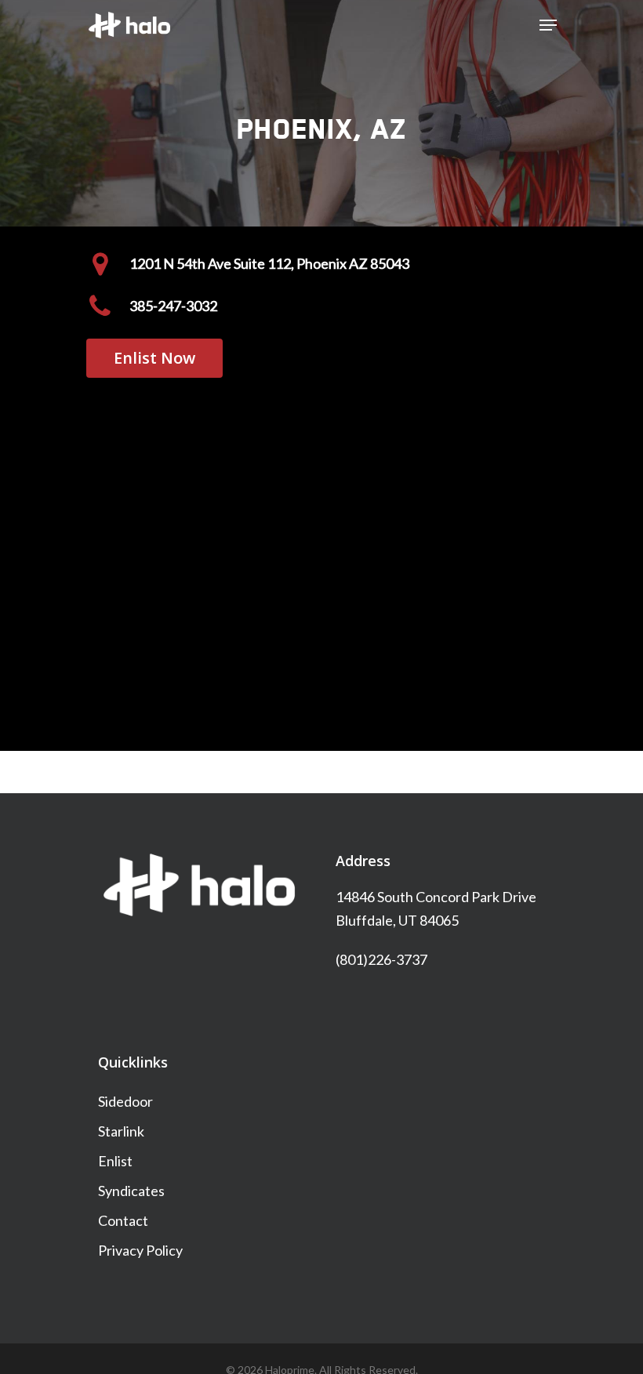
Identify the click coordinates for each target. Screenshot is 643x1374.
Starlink (121, 1131)
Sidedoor (125, 1101)
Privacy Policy (140, 1250)
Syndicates (131, 1190)
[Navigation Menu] (548, 25)
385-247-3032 (173, 305)
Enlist (115, 1160)
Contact (123, 1220)
